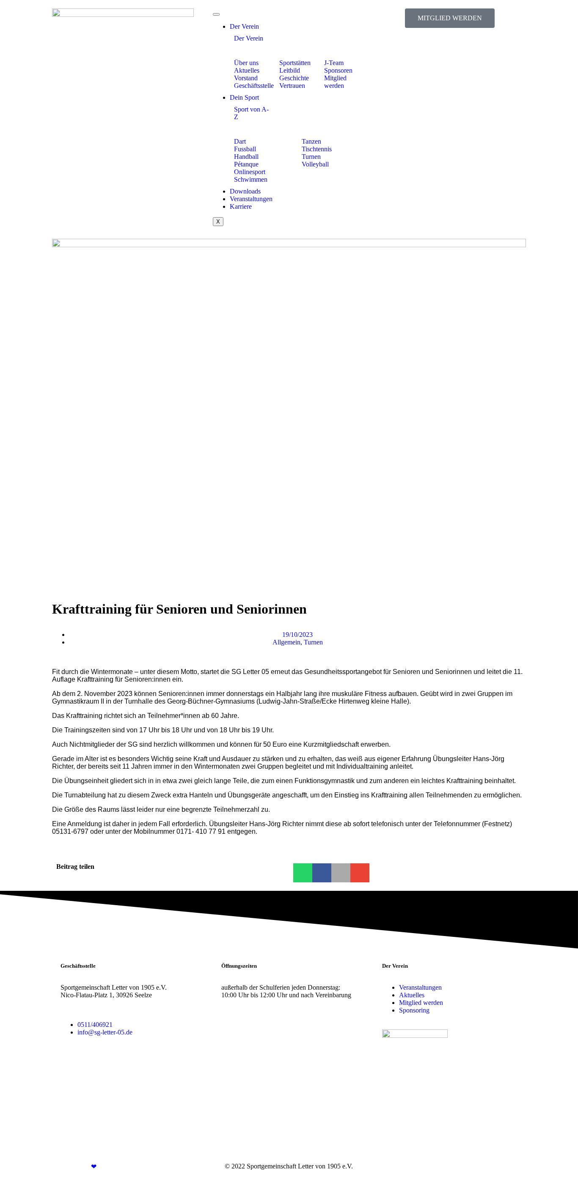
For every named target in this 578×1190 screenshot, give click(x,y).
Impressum (465, 1166)
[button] (302, 872)
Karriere (241, 206)
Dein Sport (244, 97)
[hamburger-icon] (216, 14)
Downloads (245, 191)
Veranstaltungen (251, 198)
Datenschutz (500, 1166)
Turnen (313, 642)
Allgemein (286, 642)
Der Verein (244, 26)
